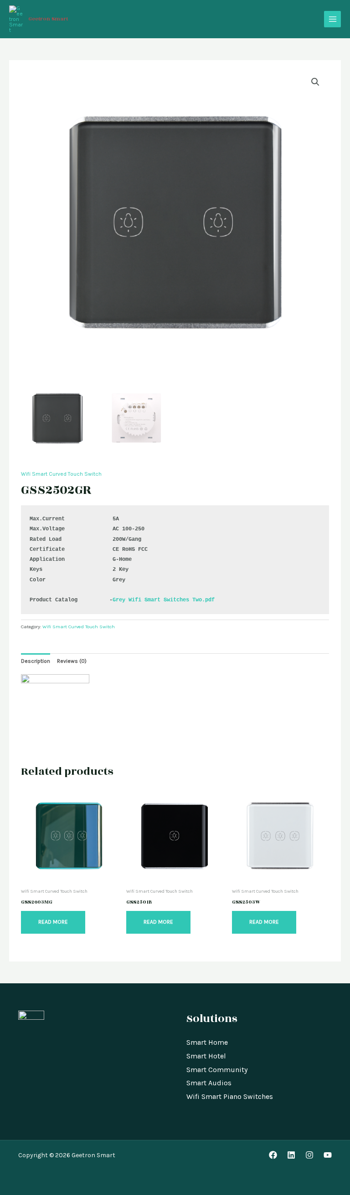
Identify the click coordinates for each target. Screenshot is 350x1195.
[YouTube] (328, 1155)
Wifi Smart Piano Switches (229, 1096)
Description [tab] (35, 661)
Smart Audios (209, 1082)
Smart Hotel (206, 1056)
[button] (315, 82)
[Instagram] (309, 1155)
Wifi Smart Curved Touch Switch (61, 474)
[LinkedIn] (291, 1155)
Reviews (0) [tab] (72, 661)
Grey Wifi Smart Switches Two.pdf (164, 600)
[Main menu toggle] (332, 19)
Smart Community (216, 1069)
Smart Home (207, 1042)
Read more (53, 922)
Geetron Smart (48, 19)
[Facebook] (273, 1155)
